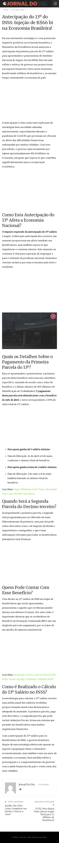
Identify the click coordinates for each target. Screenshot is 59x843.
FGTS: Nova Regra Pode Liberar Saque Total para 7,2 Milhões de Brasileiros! (44, 814)
